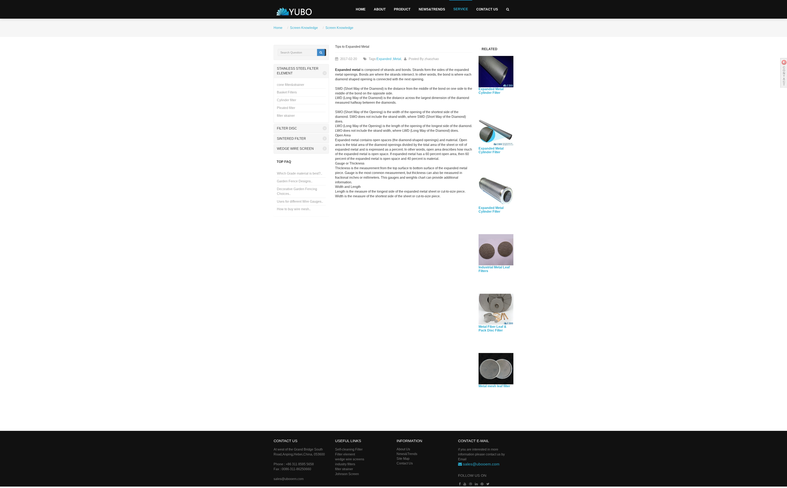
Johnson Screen (347, 474)
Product (402, 9)
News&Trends (432, 9)
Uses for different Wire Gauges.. (300, 201)
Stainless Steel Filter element (297, 71)
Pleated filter (286, 108)
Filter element (345, 454)
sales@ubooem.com (289, 479)
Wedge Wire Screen (295, 148)
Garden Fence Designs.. (294, 181)
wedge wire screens (349, 459)
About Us (403, 449)
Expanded (384, 59)
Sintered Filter (291, 138)
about (380, 9)
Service (460, 9)
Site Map (403, 458)
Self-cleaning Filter (349, 449)
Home (361, 9)
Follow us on (472, 475)
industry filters (345, 464)
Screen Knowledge (304, 28)
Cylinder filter (286, 100)
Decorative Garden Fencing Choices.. (297, 191)
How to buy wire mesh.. (294, 209)
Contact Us (487, 9)
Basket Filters (287, 92)
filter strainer (286, 115)
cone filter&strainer (290, 84)
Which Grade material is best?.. (299, 173)
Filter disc (287, 128)
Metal (397, 59)
